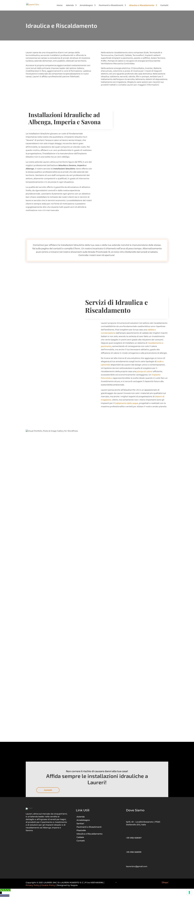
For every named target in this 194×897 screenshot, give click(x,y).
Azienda (70, 5)
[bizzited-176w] (39, 458)
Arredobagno (86, 5)
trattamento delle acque (126, 403)
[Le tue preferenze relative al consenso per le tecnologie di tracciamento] (189, 892)
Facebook (4, 895)
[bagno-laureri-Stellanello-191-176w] (39, 567)
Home (60, 5)
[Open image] (39, 621)
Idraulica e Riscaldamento (141, 5)
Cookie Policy (48, 885)
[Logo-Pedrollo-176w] (39, 648)
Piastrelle (81, 830)
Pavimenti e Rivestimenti (111, 5)
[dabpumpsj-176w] (39, 539)
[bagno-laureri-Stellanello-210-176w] (39, 594)
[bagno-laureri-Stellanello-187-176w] (39, 512)
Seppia (74, 885)
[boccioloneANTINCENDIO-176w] (39, 485)
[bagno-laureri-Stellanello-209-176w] (39, 729)
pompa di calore (144, 371)
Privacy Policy (33, 885)
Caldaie (80, 837)
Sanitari (80, 823)
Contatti (164, 5)
